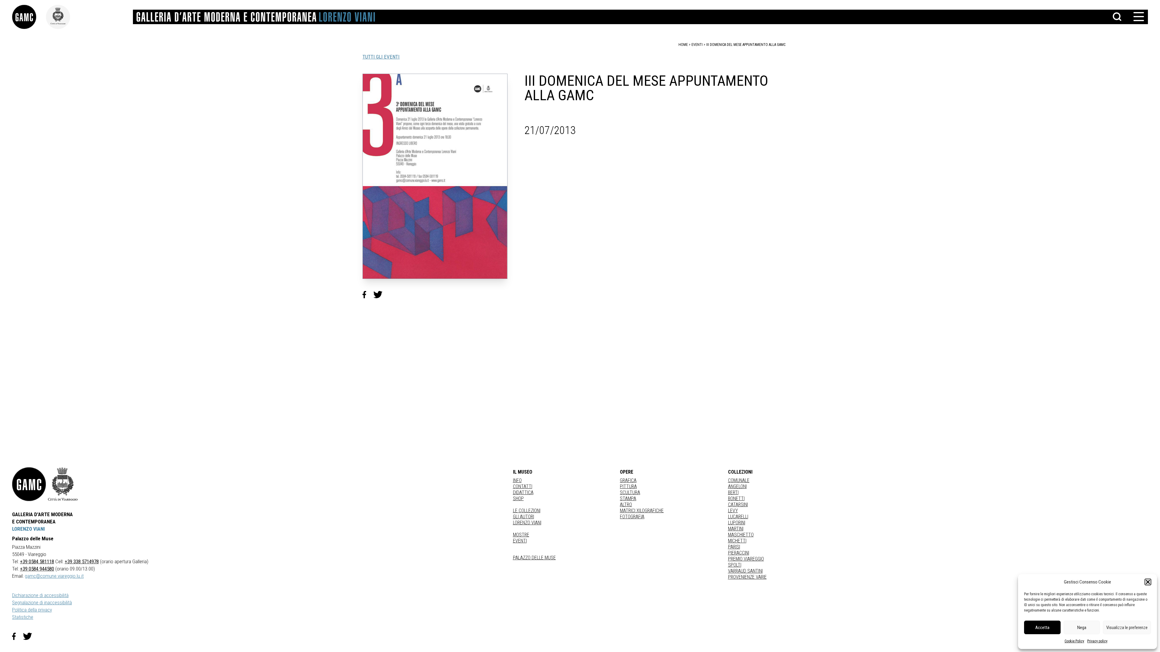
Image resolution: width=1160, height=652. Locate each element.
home (683, 45)
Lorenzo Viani (527, 523)
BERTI (733, 492)
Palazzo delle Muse (534, 558)
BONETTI (736, 498)
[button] (1148, 582)
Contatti (522, 486)
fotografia (632, 516)
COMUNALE (738, 480)
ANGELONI (737, 486)
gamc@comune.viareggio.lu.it (54, 576)
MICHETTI (737, 541)
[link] (29, 17)
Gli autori (523, 516)
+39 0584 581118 (37, 561)
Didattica (523, 492)
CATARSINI (738, 504)
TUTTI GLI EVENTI (381, 57)
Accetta (1042, 627)
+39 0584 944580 (37, 569)
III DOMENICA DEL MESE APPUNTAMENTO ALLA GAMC (745, 45)
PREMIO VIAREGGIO (746, 559)
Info (517, 480)
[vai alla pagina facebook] (17, 636)
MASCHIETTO (741, 535)
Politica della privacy (32, 610)
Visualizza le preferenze (1127, 627)
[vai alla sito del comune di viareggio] (63, 484)
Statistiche (22, 617)
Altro (626, 504)
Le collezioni (526, 510)
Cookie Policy (1074, 641)
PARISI (734, 547)
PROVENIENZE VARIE (747, 577)
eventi (697, 45)
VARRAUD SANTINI (745, 571)
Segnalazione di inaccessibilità (42, 602)
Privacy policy (1097, 641)
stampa (628, 498)
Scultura (630, 492)
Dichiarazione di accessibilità (40, 595)
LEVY (733, 510)
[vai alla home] (29, 484)
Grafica (628, 480)
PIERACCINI (738, 553)
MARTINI (735, 529)
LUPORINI (736, 523)
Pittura (628, 486)
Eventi (520, 541)
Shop (518, 498)
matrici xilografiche (642, 510)
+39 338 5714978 (82, 561)
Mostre (521, 535)
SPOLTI (734, 565)
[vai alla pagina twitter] (30, 636)
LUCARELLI (738, 516)
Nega (1081, 627)
